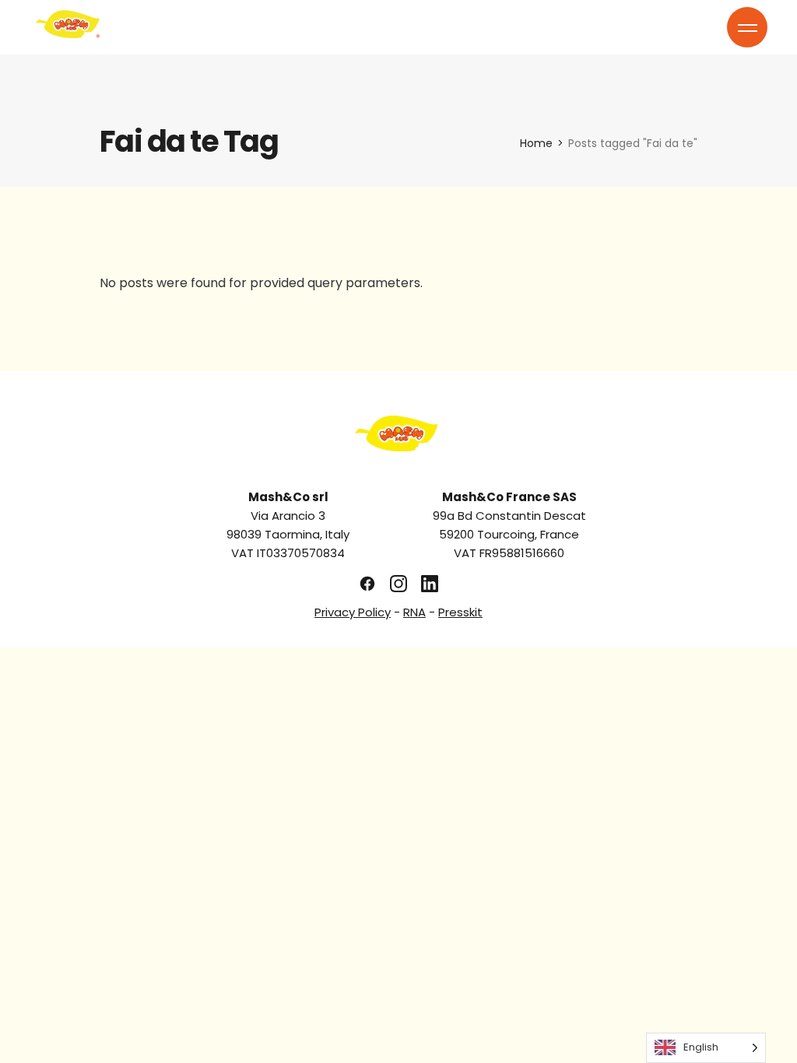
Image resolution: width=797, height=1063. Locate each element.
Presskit (460, 612)
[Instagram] (398, 583)
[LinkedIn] (429, 583)
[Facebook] (367, 583)
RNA (414, 612)
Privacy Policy (352, 612)
